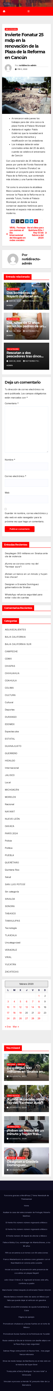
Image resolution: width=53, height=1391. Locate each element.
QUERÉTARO (12, 862)
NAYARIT (10, 811)
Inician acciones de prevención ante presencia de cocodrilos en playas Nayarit (26, 1271)
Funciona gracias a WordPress (17, 1195)
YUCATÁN (10, 964)
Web (7, 492)
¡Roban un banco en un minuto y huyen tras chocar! (25, 1133)
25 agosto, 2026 (18, 1076)
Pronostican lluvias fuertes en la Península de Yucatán (26, 1334)
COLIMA (9, 687)
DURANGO (11, 717)
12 (20, 1007)
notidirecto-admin (27, 65)
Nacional (9, 804)
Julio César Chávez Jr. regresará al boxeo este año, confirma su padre (26, 1281)
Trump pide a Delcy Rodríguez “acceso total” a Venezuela (27, 1373)
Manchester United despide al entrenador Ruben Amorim (26, 1290)
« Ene (8, 1026)
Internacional (12, 768)
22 (39, 1012)
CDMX (8, 658)
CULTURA (10, 695)
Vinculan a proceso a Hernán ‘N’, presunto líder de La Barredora (26, 1383)
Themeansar (26, 1199)
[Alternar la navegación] (28, 11)
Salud (8, 877)
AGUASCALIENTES (15, 629)
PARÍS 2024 (11, 833)
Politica (9, 848)
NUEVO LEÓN (12, 818)
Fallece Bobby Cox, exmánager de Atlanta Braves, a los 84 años (26, 1244)
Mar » (16, 1026)
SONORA (10, 906)
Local (8, 782)
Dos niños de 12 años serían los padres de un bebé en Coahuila (25, 326)
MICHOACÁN (12, 789)
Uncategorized (12, 942)
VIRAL (8, 957)
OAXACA (9, 826)
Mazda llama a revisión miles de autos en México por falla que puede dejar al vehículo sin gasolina (26, 1298)
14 (33, 1007)
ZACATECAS (11, 971)
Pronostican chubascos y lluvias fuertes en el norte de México (26, 1325)
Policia (8, 840)
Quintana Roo (12, 869)
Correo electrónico (15, 476)
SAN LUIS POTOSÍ (15, 884)
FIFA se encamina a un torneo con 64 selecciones (26, 1253)
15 (39, 1007)
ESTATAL (10, 738)
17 (8, 1012)
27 (26, 1018)
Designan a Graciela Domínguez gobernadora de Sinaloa (26, 1165)
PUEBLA (9, 855)
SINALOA (10, 899)
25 (14, 1018)
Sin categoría (11, 29)
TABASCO (10, 913)
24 (8, 1018)
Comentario (12, 403)
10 (8, 1007)
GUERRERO (11, 753)
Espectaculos (12, 731)
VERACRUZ (11, 949)
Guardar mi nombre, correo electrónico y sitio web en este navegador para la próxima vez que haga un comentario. (26, 517)
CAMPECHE (11, 651)
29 (39, 1018)
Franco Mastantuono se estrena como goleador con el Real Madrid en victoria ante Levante (26, 1261)
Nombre (10, 459)
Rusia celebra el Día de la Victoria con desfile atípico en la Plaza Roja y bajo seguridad (26, 1342)
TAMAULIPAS (12, 920)
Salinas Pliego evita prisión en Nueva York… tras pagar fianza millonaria (26, 1352)
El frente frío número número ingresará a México (26, 1222)
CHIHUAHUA (12, 673)
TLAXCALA (11, 935)
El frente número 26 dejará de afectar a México (26, 1236)
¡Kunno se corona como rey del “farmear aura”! (25, 1101)
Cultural (9, 702)
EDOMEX (10, 724)
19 (20, 1012)
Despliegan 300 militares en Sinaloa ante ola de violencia (26, 1071)
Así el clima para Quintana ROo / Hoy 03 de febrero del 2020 (35, 232)
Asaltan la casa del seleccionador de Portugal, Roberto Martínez (26, 1214)
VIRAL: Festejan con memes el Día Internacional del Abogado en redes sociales (18, 234)
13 (27, 1007)
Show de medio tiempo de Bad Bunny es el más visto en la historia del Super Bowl (26, 1363)
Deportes (10, 709)
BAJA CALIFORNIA (15, 636)
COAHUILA (11, 680)
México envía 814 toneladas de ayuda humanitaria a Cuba (26, 1308)
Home (26, 1205)
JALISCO (10, 775)
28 (33, 1018)
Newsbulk (42, 1195)
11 (14, 1007)
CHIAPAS (10, 666)
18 (14, 1012)
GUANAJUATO (13, 746)
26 (20, 1018)
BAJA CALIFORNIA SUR (18, 644)
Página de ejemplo (26, 1317)
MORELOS (10, 797)
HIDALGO (10, 760)
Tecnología (11, 928)
